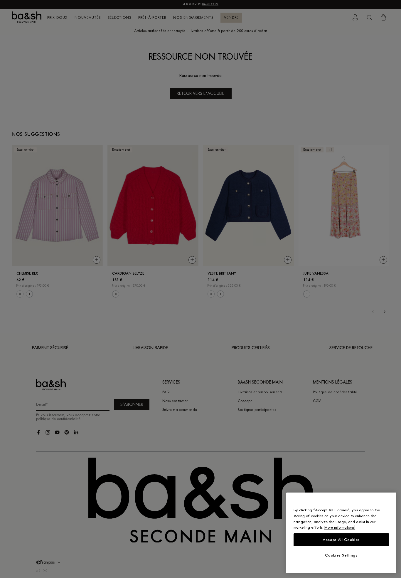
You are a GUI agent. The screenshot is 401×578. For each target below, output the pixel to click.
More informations (339, 527)
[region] (341, 533)
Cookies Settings (341, 555)
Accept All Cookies (341, 540)
